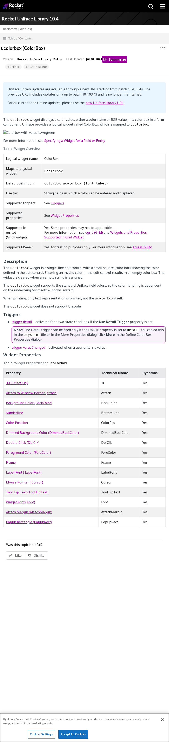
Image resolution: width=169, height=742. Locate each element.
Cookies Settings (41, 734)
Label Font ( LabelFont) (23, 472)
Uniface (15, 67)
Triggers (57, 203)
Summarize (117, 59)
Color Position (17, 422)
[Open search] (150, 6)
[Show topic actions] (163, 48)
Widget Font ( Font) (20, 502)
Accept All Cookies (73, 734)
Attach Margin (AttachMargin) (29, 512)
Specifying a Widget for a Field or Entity (74, 140)
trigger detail (22, 322)
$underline (14, 412)
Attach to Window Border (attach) (31, 393)
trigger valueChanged (28, 347)
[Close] (162, 719)
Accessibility (142, 247)
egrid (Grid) (94, 232)
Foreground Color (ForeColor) (28, 452)
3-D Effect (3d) (17, 383)
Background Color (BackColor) (29, 403)
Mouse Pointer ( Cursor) (24, 482)
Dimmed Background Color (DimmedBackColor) (42, 432)
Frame (11, 462)
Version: (8, 59)
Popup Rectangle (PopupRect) (29, 522)
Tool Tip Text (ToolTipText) (27, 492)
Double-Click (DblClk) (22, 442)
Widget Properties (65, 215)
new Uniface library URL (104, 103)
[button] (84, 38)
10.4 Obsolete (37, 67)
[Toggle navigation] (163, 6)
